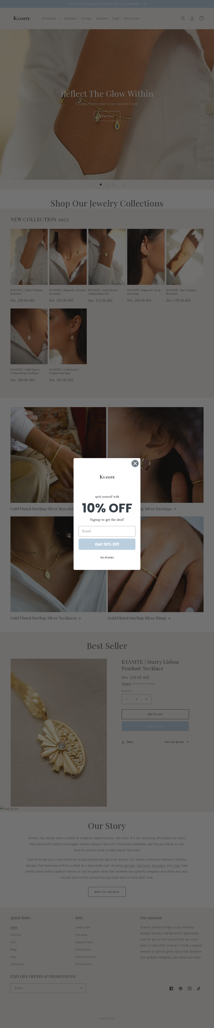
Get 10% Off (107, 544)
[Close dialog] (135, 463)
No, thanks (107, 557)
